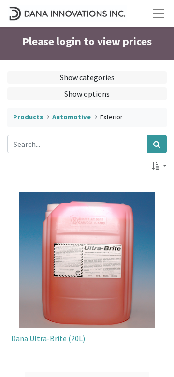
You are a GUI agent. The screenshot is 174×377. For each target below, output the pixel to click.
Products (28, 117)
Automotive (71, 117)
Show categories (87, 77)
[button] (159, 165)
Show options (87, 94)
